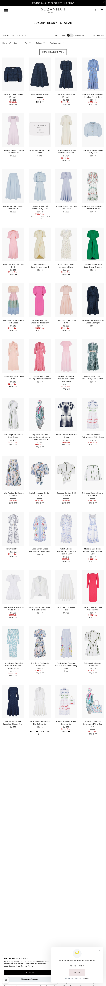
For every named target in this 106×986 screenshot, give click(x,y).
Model (79, 35)
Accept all (30, 972)
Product (60, 35)
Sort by (6, 35)
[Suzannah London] (53, 10)
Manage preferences (29, 979)
